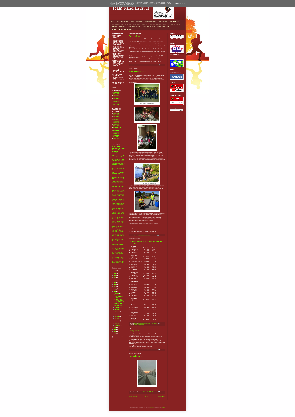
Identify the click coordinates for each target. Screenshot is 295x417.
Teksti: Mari (118, 169)
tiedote (113, 262)
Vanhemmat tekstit (161, 396)
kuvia (123, 155)
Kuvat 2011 (115, 139)
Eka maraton (118, 167)
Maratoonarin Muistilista (150, 21)
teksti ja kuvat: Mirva (120, 254)
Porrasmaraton (121, 199)
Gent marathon (118, 185)
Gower (123, 185)
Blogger (163, 407)
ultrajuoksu (122, 262)
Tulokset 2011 (116, 138)
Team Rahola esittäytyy (122, 21)
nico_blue (152, 407)
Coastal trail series (116, 182)
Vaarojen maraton (121, 213)
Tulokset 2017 (116, 98)
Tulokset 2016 (116, 100)
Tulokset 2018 (116, 96)
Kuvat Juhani (119, 191)
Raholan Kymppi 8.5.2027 (163, 26)
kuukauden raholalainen (115, 152)
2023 (115, 275)
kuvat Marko (116, 218)
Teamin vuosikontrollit (174, 21)
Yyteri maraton (115, 214)
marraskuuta (118, 307)
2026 (115, 270)
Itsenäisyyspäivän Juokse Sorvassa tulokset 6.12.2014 (119, 300)
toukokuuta (117, 318)
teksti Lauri (122, 235)
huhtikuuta (117, 320)
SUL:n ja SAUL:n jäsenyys (133, 26)
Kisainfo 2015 (116, 130)
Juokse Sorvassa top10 (155, 24)
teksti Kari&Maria (115, 235)
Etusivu (112, 21)
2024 (115, 273)
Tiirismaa (114, 212)
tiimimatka (117, 262)
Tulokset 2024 (116, 116)
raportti (113, 156)
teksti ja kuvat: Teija (116, 256)
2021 (115, 279)
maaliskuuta (117, 321)
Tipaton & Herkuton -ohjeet (148, 26)
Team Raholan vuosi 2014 (138, 71)
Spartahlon (117, 200)
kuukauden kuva (137, 393)
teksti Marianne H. (120, 236)
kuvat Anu (114, 216)
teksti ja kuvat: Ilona (116, 253)
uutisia (114, 148)
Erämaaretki (122, 182)
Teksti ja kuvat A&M (120, 168)
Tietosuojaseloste (162, 21)
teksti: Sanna (117, 261)
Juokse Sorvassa (137, 324)
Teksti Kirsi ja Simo (116, 163)
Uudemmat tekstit (133, 396)
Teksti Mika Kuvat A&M (120, 203)
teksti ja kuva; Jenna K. (117, 244)
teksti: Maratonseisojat (120, 258)
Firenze (113, 185)
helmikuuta (117, 323)
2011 (115, 331)
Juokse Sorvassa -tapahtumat (140, 24)
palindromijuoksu (121, 227)
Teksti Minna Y (115, 204)
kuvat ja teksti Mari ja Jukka (118, 221)
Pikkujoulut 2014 (135, 331)
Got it (183, 3)
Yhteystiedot (139, 21)
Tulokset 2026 (116, 113)
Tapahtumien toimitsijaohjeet (118, 26)
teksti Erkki (116, 234)
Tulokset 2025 (116, 114)
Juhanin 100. (118, 187)
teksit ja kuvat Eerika (117, 231)
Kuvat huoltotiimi (121, 192)
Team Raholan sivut (130, 8)
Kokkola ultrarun (115, 189)
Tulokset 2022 (116, 93)
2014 (115, 291)
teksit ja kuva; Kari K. (119, 230)
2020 (115, 280)
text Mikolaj (122, 261)
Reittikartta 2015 (117, 127)
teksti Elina (117, 232)
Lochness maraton (120, 194)
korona (123, 214)
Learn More (178, 3)
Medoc (123, 195)
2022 (115, 277)
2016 (115, 288)
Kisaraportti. (115, 155)
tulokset (142, 324)
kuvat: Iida (120, 226)
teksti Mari (114, 236)
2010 (115, 333)
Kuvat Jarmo (119, 190)
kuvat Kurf (114, 217)
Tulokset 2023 (116, 92)
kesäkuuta (117, 316)
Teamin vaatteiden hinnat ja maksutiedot (121, 24)
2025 (115, 271)
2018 (115, 284)
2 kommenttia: (154, 391)
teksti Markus (115, 239)
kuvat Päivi (122, 218)
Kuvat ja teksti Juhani (117, 158)
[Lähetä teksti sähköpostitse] (159, 64)
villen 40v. (114, 263)
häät (113, 172)
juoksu (122, 154)
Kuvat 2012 (115, 136)
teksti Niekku (117, 240)
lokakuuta (117, 309)
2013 (115, 327)
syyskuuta (117, 311)
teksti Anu (118, 176)
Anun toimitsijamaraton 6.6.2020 (118, 181)
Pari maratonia (134, 36)
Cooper (120, 159)
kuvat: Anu (115, 226)
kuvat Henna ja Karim (120, 216)
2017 (115, 286)
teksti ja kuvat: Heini (120, 252)
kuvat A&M (120, 164)
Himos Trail (114, 186)
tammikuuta (117, 325)
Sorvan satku (121, 161)
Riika (113, 200)
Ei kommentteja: (154, 64)
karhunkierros (121, 172)
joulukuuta (117, 293)
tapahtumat (115, 154)
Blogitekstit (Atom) (135, 399)
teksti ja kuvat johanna (120, 249)
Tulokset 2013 (116, 104)
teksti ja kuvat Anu (120, 245)
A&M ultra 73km (115, 161)
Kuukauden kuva (135, 356)
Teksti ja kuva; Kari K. (120, 208)
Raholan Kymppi (120, 156)
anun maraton (121, 160)
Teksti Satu (118, 207)
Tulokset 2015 (116, 101)
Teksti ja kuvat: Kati (116, 209)
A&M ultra (116, 159)
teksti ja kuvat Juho (116, 247)
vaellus (113, 167)
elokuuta (117, 312)
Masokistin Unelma (116, 195)
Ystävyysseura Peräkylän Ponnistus (171, 24)
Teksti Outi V (119, 205)
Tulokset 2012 (116, 135)
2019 (115, 282)
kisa (120, 214)
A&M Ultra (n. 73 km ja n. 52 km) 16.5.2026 (121, 29)
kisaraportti (116, 146)
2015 (115, 289)
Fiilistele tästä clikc (142, 161)
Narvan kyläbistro (116, 196)
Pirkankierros (114, 199)
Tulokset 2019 (116, 95)
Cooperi (132, 21)
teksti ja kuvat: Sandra (119, 178)
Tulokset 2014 (116, 103)
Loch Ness (114, 194)
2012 (115, 329)
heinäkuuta (117, 314)
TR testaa (122, 200)
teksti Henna (122, 234)
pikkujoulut (122, 165)
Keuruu (123, 187)
